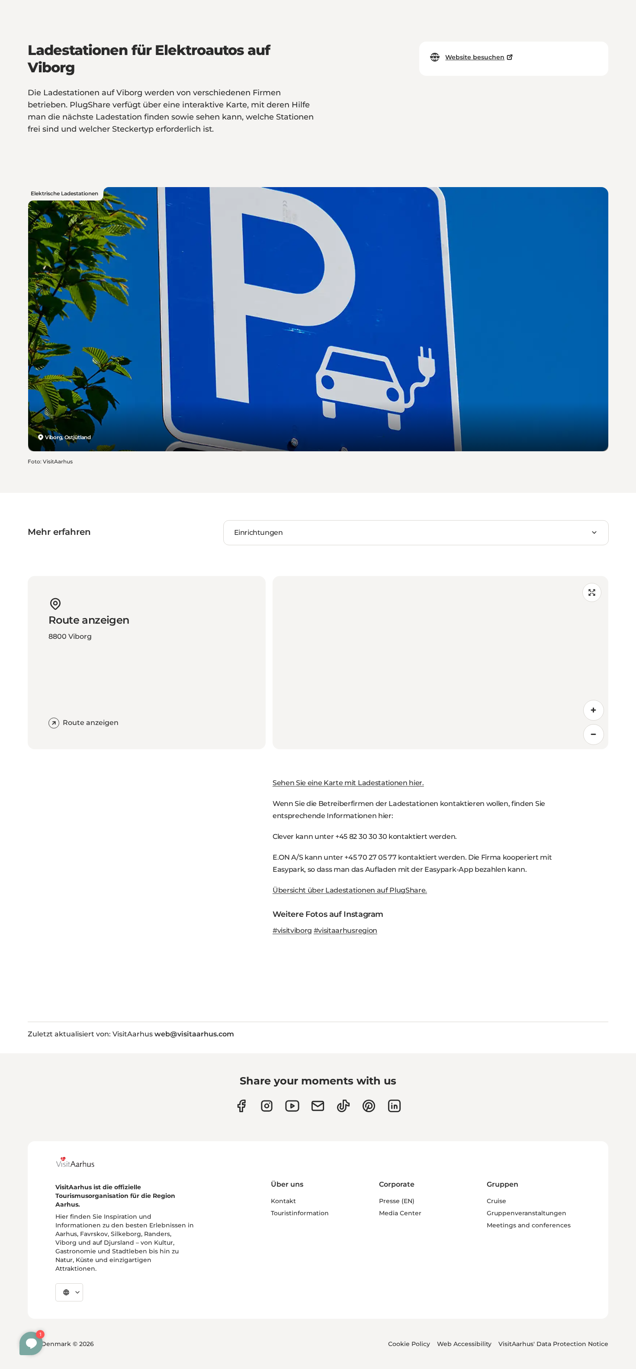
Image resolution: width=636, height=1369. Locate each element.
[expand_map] (591, 592)
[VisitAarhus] (81, 1162)
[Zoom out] (593, 734)
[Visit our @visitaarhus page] (343, 1105)
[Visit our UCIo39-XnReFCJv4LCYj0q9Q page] (292, 1105)
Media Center (400, 1213)
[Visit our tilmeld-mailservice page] (317, 1105)
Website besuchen (474, 57)
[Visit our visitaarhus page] (241, 1105)
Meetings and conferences (529, 1225)
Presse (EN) (396, 1201)
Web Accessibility (464, 1344)
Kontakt (283, 1201)
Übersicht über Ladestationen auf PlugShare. (350, 890)
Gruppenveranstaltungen (526, 1213)
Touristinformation (300, 1213)
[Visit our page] (266, 1105)
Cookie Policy (409, 1344)
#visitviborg (292, 930)
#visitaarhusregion (345, 930)
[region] (440, 662)
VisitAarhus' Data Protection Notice (553, 1344)
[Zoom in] (593, 710)
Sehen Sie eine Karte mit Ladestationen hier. (348, 783)
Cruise (496, 1201)
